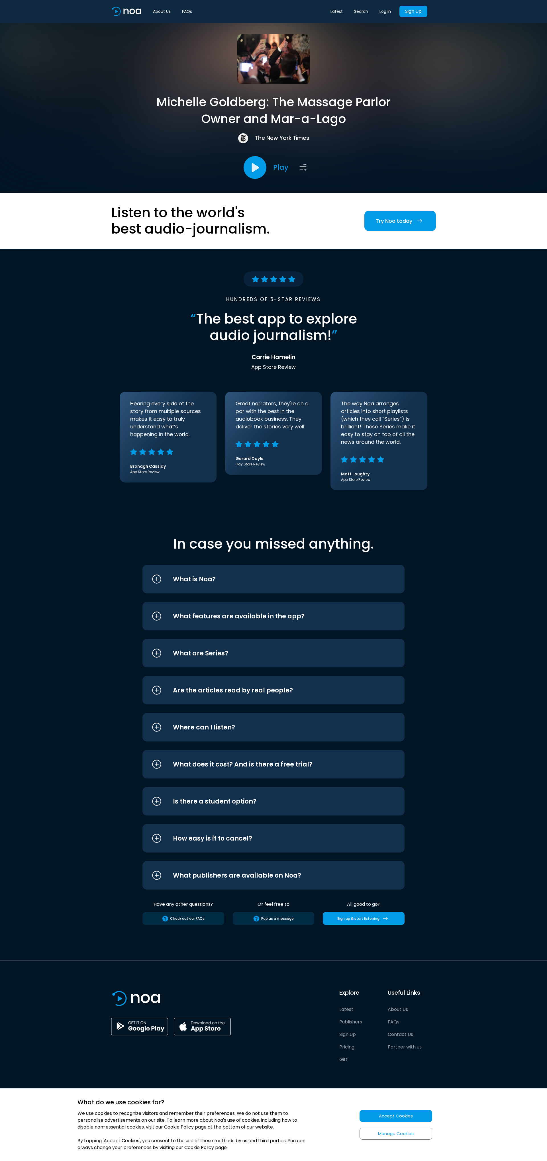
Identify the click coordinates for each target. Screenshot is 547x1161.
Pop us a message (277, 918)
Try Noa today (394, 220)
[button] (263, 579)
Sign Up (413, 11)
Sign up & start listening (358, 918)
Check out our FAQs (187, 918)
